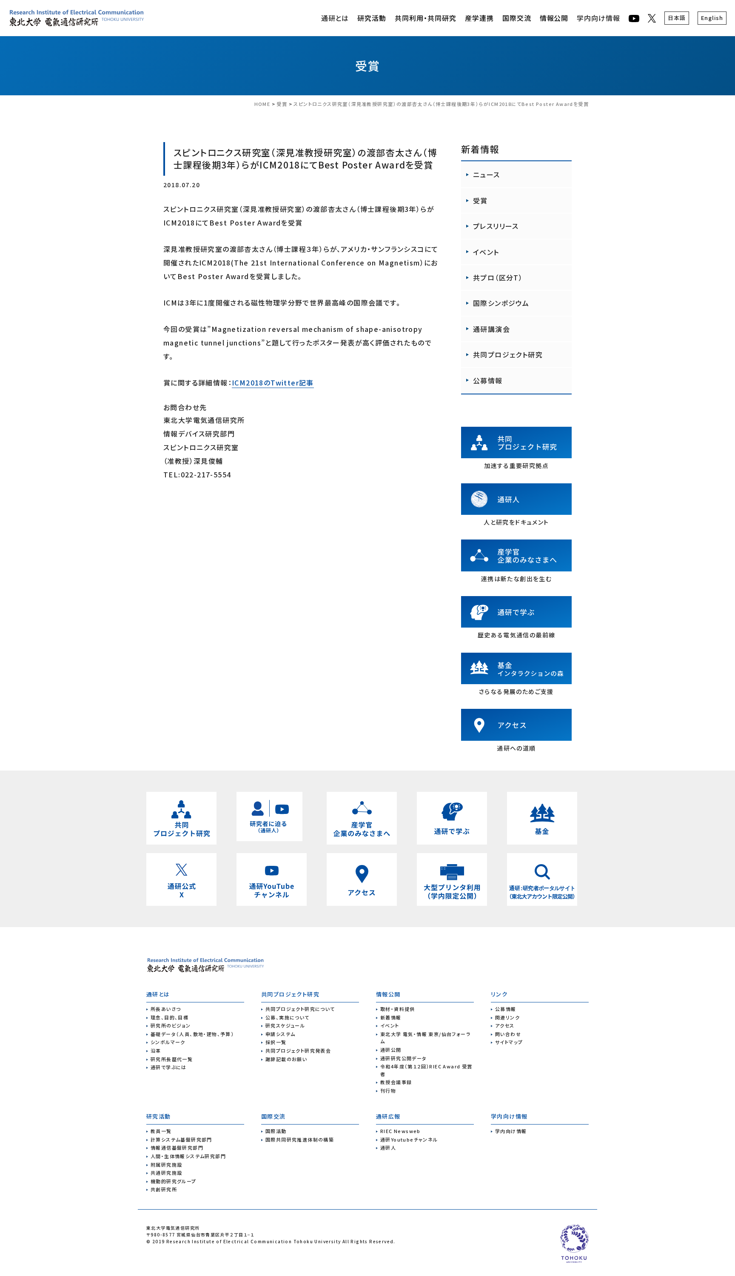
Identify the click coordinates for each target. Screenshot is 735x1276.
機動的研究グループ (174, 1181)
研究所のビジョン (171, 1025)
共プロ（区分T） (498, 277)
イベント (486, 252)
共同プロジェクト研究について (300, 1008)
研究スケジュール (285, 1025)
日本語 (676, 18)
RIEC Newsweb (400, 1131)
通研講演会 (491, 329)
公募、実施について (287, 1017)
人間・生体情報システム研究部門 (188, 1156)
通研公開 (391, 1049)
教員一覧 (161, 1131)
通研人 (388, 1147)
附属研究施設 (166, 1164)
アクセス (505, 1025)
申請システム (280, 1034)
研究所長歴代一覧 (172, 1059)
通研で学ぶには (169, 1067)
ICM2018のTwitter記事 (273, 382)
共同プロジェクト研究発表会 (298, 1050)
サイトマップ (509, 1042)
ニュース (486, 174)
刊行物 (388, 1090)
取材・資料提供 (397, 1008)
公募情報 (488, 380)
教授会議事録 (396, 1082)
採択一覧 (276, 1042)
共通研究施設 (166, 1172)
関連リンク (507, 1017)
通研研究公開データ (403, 1058)
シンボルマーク (168, 1042)
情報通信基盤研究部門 (177, 1147)
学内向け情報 (598, 18)
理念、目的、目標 (169, 1017)
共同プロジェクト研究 (508, 354)
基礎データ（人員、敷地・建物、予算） (192, 1034)
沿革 (156, 1050)
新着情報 (391, 1017)
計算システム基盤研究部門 (181, 1139)
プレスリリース (496, 226)
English (712, 18)
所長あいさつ (166, 1008)
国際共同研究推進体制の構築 (299, 1139)
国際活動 (276, 1131)
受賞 (367, 65)
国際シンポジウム (501, 303)
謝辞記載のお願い (286, 1059)
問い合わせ (508, 1034)
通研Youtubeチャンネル (409, 1139)
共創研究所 (164, 1189)
